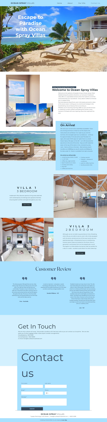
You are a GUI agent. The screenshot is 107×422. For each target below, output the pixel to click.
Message (24, 397)
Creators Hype (64, 420)
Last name (48, 383)
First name (24, 383)
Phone (46, 390)
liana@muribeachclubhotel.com (32, 338)
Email (23, 390)
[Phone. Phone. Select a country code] (47, 393)
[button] (82, 3)
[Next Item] (103, 196)
